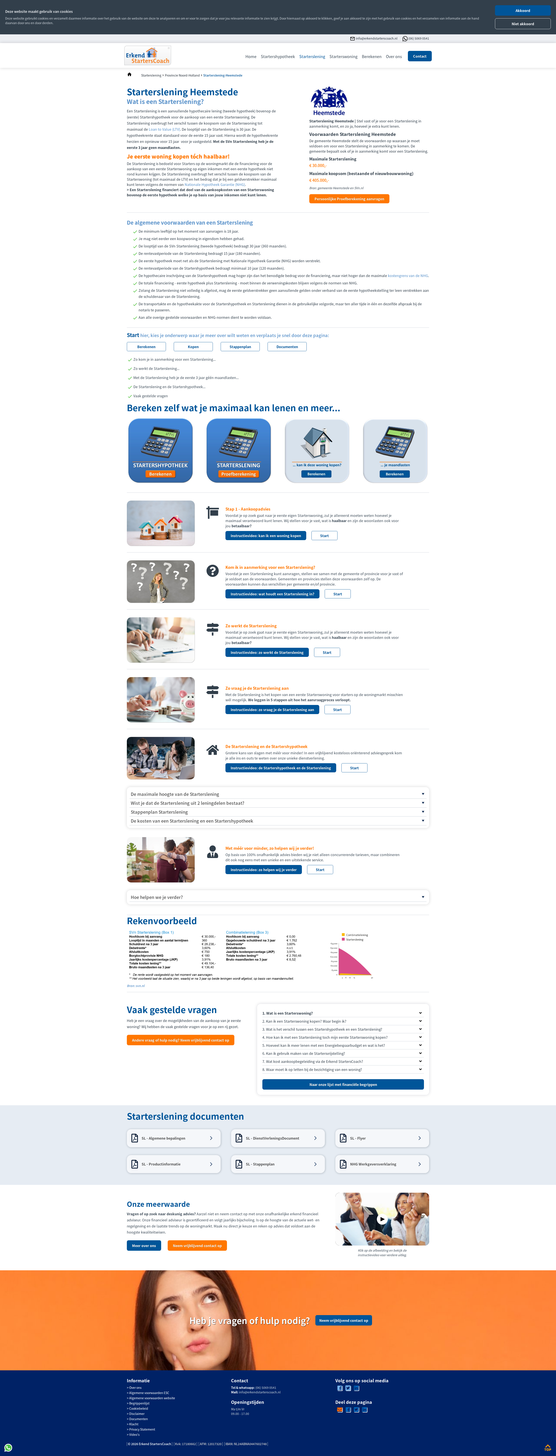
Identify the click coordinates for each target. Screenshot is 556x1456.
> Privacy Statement (141, 1429)
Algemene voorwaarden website (152, 1398)
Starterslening (312, 56)
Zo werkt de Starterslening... (156, 368)
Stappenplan (240, 346)
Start (324, 535)
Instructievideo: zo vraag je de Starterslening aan (272, 709)
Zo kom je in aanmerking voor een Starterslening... (174, 359)
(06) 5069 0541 (418, 38)
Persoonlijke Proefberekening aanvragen (349, 198)
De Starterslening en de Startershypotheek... (169, 386)
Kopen (193, 346)
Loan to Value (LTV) (164, 129)
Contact (420, 56)
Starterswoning (343, 56)
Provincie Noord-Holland (182, 75)
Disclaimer (136, 1413)
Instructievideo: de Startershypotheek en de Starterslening (281, 767)
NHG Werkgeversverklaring (373, 1164)
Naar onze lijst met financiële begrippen (343, 1084)
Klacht (133, 1424)
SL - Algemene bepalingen (163, 1138)
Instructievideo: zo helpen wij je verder (264, 869)
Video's (134, 1434)
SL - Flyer (358, 1138)
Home (250, 56)
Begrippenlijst (139, 1403)
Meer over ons (144, 1245)
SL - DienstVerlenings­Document (272, 1138)
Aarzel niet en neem (212, 1213)
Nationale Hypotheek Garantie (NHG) (215, 184)
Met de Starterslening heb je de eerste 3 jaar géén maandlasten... (186, 377)
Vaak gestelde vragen (150, 395)
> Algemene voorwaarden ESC (148, 1393)
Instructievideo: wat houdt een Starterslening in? (272, 593)
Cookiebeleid (138, 1408)
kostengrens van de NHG (408, 275)
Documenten (287, 346)
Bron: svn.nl (135, 985)
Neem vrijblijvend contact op (197, 1245)
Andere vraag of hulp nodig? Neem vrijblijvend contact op (180, 1040)
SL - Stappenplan (260, 1164)
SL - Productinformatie (161, 1164)
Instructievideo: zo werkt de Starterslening (267, 652)
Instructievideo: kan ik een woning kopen (266, 535)
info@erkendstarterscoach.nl (376, 38)
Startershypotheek (278, 56)
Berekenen (372, 56)
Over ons (394, 56)
